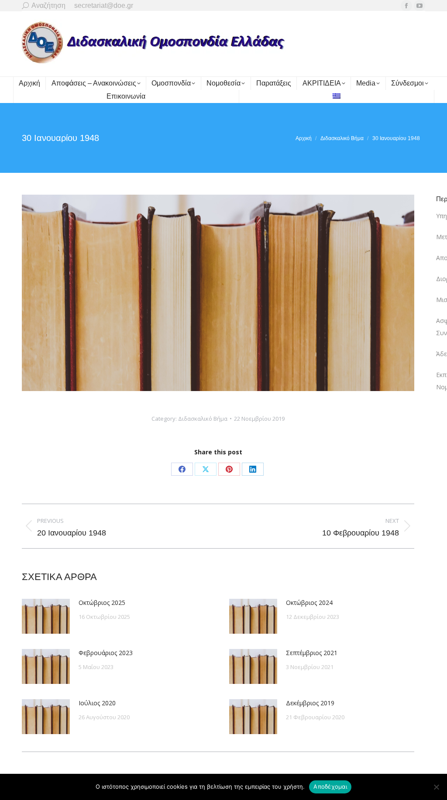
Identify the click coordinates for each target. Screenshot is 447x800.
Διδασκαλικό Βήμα (202, 418)
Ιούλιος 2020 (97, 703)
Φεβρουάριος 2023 (106, 653)
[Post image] (46, 616)
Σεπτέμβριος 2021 (311, 653)
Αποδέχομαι (330, 786)
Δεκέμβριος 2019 (310, 703)
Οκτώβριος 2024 (309, 602)
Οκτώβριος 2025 (102, 602)
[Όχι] (436, 787)
